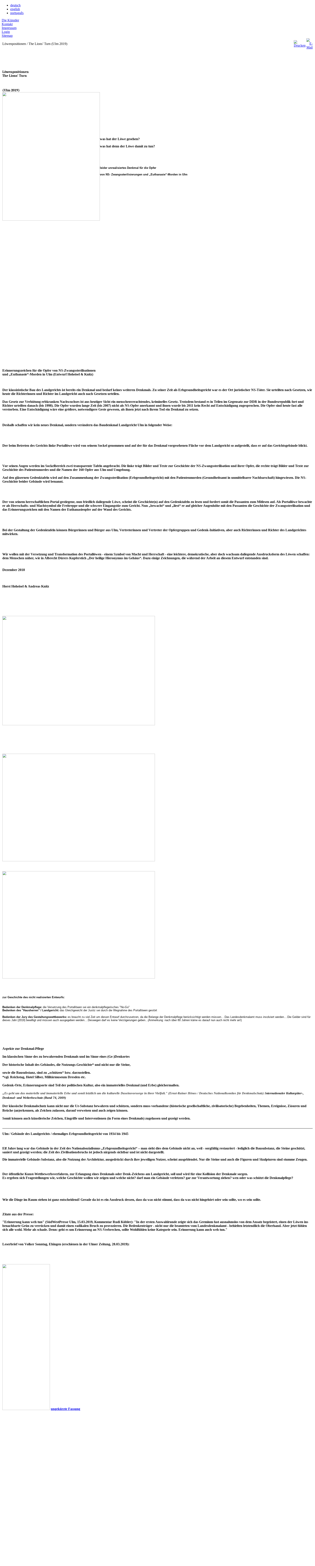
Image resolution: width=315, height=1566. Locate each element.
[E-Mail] (309, 42)
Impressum (9, 28)
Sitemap (7, 35)
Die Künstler (10, 20)
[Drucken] (300, 42)
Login (6, 32)
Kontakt (7, 24)
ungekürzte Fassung (65, 1409)
